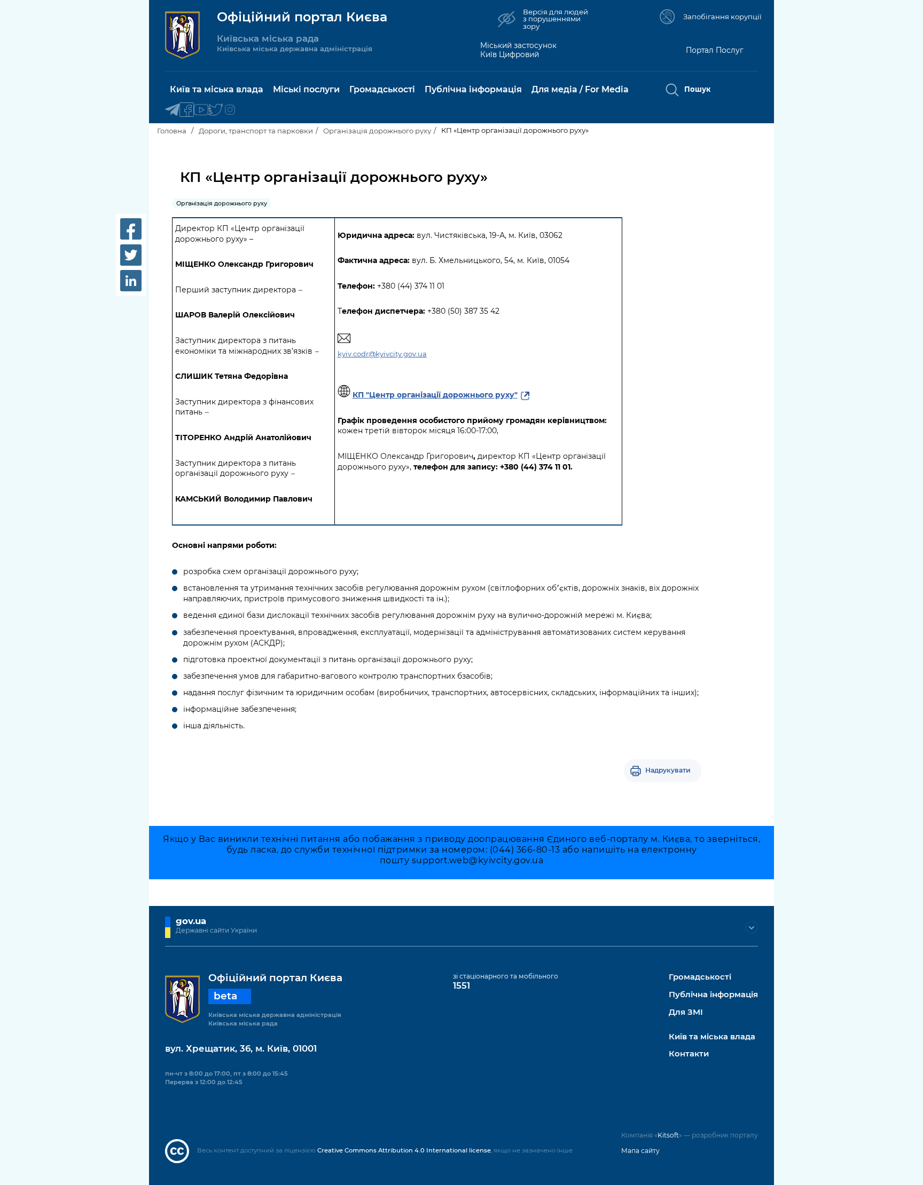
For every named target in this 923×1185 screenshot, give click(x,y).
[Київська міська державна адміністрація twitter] (215, 110)
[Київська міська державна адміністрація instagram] (230, 110)
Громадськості (700, 977)
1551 (461, 985)
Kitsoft (668, 1135)
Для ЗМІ (686, 1012)
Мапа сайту (640, 1151)
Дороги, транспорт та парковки (256, 130)
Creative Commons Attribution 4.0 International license (404, 1150)
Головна (171, 130)
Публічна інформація (713, 995)
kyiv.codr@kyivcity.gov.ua (382, 353)
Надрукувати (668, 770)
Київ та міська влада (712, 1037)
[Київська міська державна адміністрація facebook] (186, 110)
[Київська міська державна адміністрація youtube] (201, 110)
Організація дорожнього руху (377, 130)
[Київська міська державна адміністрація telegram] (172, 110)
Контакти (689, 1054)
